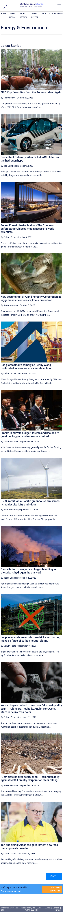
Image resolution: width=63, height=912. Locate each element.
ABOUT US (46, 14)
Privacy (58, 910)
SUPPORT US (57, 14)
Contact (56, 908)
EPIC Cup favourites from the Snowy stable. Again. (31, 92)
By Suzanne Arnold (10, 305)
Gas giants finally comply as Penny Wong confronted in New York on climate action (26, 366)
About (48, 908)
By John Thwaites (9, 509)
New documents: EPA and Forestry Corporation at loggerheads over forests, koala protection (31, 298)
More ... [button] (54, 876)
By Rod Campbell (9, 166)
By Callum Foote (8, 237)
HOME (3, 14)
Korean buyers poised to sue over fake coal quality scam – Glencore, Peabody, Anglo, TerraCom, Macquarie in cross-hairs (31, 709)
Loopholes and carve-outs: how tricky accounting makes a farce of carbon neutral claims (30, 639)
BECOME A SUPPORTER (55, 889)
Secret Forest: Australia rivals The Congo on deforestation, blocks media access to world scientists (27, 229)
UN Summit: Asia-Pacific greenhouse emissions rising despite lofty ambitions (30, 502)
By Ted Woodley (8, 97)
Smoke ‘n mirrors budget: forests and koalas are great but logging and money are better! (30, 434)
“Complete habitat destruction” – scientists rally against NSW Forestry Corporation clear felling (30, 778)
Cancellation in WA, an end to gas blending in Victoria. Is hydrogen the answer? (28, 571)
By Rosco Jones (8, 578)
